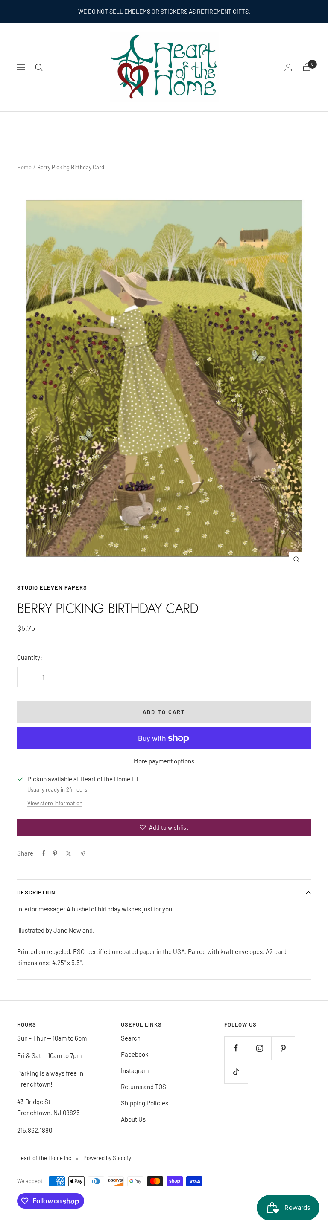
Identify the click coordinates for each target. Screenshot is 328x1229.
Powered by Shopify (107, 1157)
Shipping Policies (144, 1103)
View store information (54, 803)
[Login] (288, 67)
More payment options (164, 761)
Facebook (135, 1054)
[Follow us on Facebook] (236, 1048)
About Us (133, 1119)
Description (36, 892)
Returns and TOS (143, 1086)
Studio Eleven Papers (52, 587)
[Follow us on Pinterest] (283, 1048)
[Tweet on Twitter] (68, 853)
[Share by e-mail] (82, 853)
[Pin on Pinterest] (55, 853)
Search (131, 1038)
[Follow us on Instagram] (259, 1048)
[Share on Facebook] (43, 853)
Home (24, 167)
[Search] (39, 67)
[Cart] (306, 67)
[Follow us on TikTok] (236, 1071)
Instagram (135, 1070)
